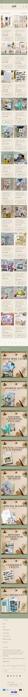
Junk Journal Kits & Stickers (8, 408)
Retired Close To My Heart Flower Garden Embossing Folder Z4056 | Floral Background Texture (7, 86)
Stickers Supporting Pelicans (8, 438)
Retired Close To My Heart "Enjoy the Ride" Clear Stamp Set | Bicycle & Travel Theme (20, 86)
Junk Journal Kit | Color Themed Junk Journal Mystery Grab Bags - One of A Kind (7, 329)
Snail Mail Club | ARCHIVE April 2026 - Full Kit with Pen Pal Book (20, 328)
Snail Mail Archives (6, 497)
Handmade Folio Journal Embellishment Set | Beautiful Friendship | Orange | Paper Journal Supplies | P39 (6, 194)
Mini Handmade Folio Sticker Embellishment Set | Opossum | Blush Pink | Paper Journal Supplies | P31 (20, 221)
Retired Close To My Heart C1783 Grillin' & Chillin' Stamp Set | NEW (7, 31)
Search (4, 623)
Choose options (7, 335)
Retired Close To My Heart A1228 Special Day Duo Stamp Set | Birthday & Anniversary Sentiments (20, 58)
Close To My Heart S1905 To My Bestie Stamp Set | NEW (20, 31)
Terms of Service (6, 636)
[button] (1, 6)
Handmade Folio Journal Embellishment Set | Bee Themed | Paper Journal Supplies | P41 (6, 168)
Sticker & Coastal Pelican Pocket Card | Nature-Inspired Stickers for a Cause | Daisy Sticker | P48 (7, 303)
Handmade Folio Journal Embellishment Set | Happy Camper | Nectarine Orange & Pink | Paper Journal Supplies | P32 (7, 222)
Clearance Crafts (5, 585)
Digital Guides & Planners (7, 467)
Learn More (5, 655)
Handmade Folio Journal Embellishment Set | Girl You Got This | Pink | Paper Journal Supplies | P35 (20, 194)
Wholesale (5, 642)
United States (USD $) (13, 684)
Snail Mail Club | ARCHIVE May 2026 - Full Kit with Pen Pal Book (20, 248)
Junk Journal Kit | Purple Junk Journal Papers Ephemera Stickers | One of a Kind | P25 (7, 275)
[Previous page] (4, 342)
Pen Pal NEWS (6, 629)
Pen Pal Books (4, 526)
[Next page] (23, 342)
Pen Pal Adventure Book (15, 694)
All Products (4, 615)
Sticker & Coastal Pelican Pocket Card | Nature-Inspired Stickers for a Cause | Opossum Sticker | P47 (20, 275)
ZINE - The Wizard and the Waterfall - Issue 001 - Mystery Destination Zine (7, 113)
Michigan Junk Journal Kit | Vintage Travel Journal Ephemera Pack (7, 140)
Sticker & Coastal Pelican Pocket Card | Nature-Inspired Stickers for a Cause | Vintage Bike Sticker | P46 (20, 114)
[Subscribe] (23, 670)
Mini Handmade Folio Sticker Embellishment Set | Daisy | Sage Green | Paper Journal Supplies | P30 (7, 249)
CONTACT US (6, 661)
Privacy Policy (6, 633)
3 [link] (15, 342)
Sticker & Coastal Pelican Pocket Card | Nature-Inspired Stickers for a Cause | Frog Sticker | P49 (20, 303)
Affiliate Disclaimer (7, 639)
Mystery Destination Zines (7, 556)
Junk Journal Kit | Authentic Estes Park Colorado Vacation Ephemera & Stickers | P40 (20, 168)
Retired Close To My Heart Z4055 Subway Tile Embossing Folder (7, 57)
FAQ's (4, 626)
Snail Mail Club (5, 379)
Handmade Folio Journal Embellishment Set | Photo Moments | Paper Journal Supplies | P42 (20, 141)
